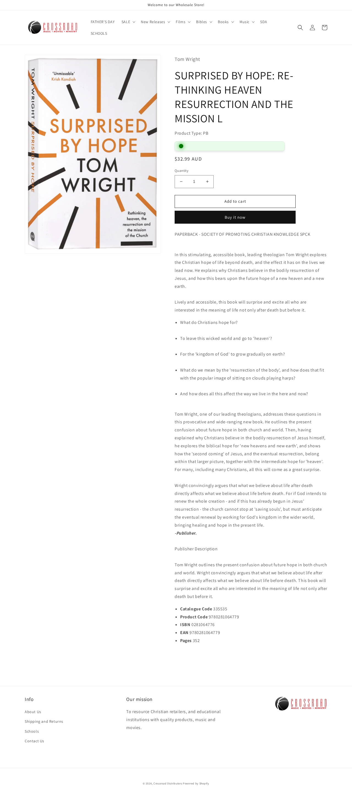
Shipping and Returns (44, 721)
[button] (128, 22)
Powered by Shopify (196, 783)
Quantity (181, 170)
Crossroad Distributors (167, 783)
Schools (32, 731)
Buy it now (235, 217)
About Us (33, 711)
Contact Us (34, 740)
